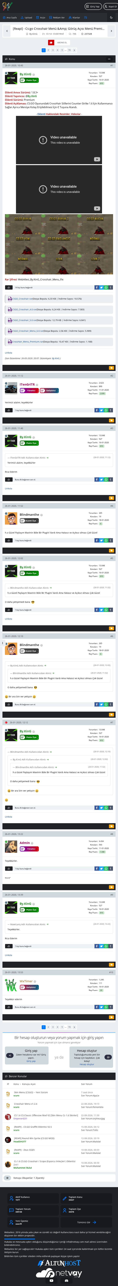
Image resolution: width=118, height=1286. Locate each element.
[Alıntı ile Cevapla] (111, 368)
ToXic (95, 1130)
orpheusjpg (99, 1118)
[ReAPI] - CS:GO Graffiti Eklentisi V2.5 (33, 1126)
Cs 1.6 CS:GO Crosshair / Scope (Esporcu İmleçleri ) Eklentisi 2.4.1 (44, 1163)
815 (101, 83)
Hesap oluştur (87, 1064)
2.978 (102, 393)
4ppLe (96, 1095)
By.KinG (33, 33)
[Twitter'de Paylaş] (101, 287)
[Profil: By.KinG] (11, 78)
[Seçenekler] (109, 59)
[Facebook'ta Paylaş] (96, 287)
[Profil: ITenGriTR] (11, 388)
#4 (111, 505)
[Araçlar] (85, 17)
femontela (98, 1107)
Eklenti (41, 114)
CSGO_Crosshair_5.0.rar (24, 320)
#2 (111, 375)
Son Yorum (86, 1084)
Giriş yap (31, 1061)
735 (74, 33)
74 (69, 50)
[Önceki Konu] (6, 31)
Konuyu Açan (29, 1084)
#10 (111, 972)
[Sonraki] (74, 50)
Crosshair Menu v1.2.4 (25, 1103)
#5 (111, 558)
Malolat (97, 1141)
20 (101, 990)
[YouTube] (51, 1281)
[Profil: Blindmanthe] (11, 518)
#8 (111, 834)
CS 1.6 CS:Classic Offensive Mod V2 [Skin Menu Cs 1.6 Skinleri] (46, 1115)
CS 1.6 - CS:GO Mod (55, 33)
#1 (111, 65)
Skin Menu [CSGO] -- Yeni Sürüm (31, 1092)
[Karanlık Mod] (111, 17)
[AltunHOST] (59, 1263)
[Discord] (67, 1281)
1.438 (102, 852)
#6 (111, 636)
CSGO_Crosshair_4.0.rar (24, 309)
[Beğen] (9, 287)
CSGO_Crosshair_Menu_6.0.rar (27, 330)
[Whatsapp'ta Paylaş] (106, 287)
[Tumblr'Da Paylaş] (110, 287)
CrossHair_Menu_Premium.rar (27, 341)
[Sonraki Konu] (111, 31)
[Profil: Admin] (11, 847)
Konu (16, 1084)
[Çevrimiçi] (6, 842)
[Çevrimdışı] (6, 73)
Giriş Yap (94, 6)
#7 (111, 722)
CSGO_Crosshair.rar (22, 298)
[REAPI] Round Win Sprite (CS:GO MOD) (34, 1138)
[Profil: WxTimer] (11, 985)
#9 (111, 894)
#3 (111, 428)
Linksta (8, 352)
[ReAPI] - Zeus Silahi (24, 1149)
